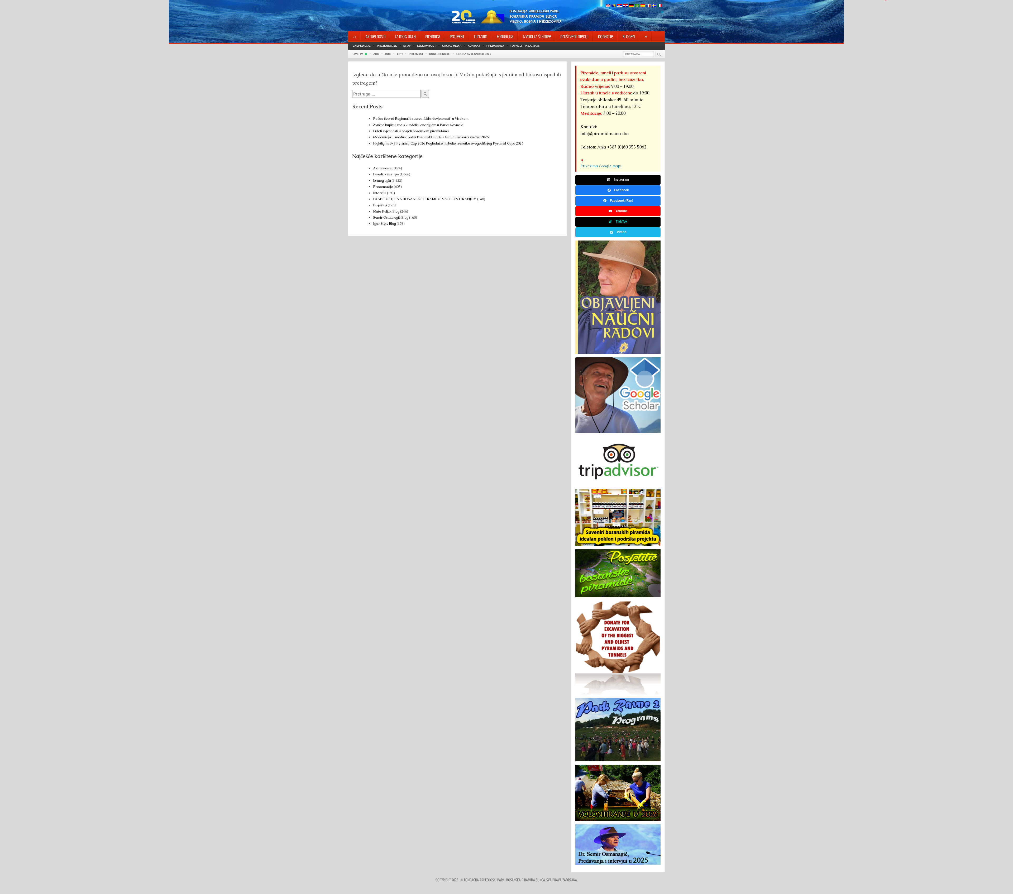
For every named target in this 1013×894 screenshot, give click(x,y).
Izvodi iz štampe (386, 174)
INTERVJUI (416, 53)
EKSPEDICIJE (362, 45)
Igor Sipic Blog (384, 223)
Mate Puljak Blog (386, 211)
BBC (388, 53)
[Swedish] (654, 6)
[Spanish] (643, 6)
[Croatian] (625, 6)
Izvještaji (380, 205)
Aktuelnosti (382, 168)
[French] (648, 6)
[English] (608, 6)
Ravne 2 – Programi (524, 45)
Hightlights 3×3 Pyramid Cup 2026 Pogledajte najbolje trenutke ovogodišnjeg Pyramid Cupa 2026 (448, 143)
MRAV (407, 45)
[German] (631, 6)
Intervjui (380, 193)
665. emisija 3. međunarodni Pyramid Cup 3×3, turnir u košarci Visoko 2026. (431, 137)
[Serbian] (619, 6)
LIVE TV (358, 53)
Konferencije (439, 53)
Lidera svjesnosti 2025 (473, 53)
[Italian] (659, 6)
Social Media (451, 45)
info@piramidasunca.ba (604, 133)
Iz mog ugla (382, 180)
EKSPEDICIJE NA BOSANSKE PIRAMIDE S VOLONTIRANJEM (424, 199)
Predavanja (495, 45)
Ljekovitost (426, 45)
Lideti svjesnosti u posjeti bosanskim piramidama (411, 131)
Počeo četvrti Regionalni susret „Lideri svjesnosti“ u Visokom (421, 118)
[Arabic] (637, 6)
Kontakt (474, 45)
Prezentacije (387, 45)
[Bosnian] (613, 6)
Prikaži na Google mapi (600, 166)
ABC (376, 53)
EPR (400, 53)
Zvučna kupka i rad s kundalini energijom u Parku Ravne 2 (418, 125)
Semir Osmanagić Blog (390, 217)
